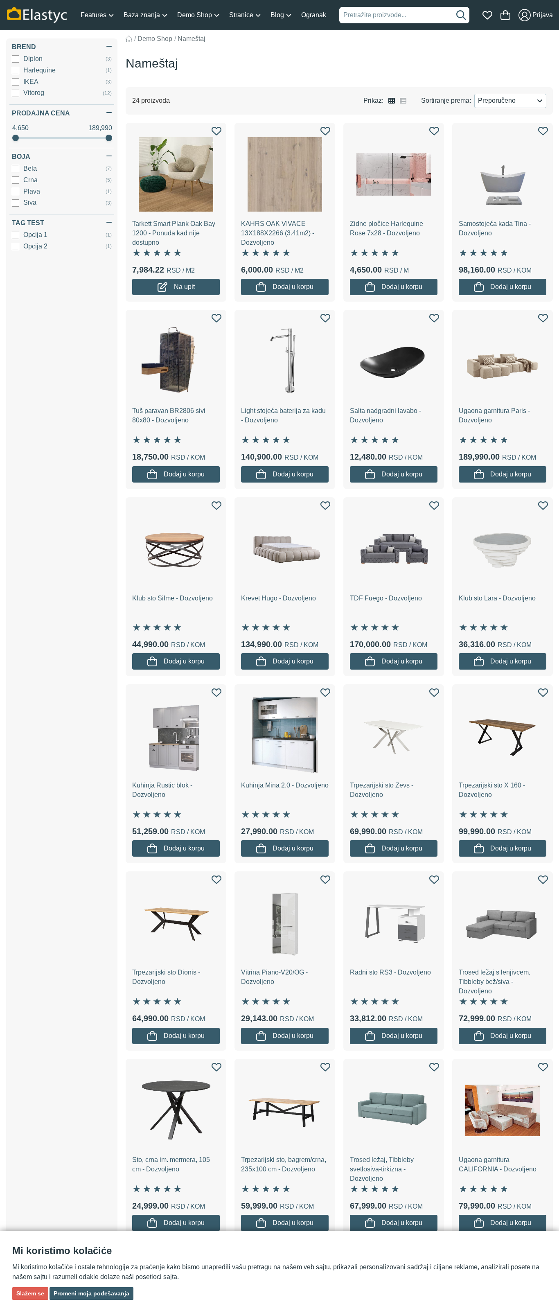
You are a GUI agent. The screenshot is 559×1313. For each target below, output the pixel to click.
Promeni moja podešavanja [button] (91, 1293)
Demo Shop (154, 38)
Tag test (28, 222)
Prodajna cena (41, 113)
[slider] (15, 138)
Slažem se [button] (30, 1293)
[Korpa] (505, 15)
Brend (24, 46)
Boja (21, 156)
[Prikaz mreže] (392, 101)
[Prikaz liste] (403, 101)
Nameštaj (191, 38)
